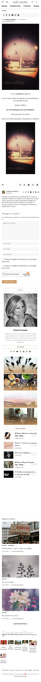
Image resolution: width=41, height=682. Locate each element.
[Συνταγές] (20, 382)
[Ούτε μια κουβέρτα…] (8, 455)
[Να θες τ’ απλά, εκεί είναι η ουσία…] (8, 445)
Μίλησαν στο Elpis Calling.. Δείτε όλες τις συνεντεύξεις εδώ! (19, 635)
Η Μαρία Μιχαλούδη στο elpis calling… (24, 463)
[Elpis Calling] (20, 2)
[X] (28, 192)
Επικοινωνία (20, 670)
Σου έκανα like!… (8, 582)
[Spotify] (30, 351)
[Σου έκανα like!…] (20, 566)
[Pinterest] (36, 192)
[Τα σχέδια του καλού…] (20, 600)
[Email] (12, 15)
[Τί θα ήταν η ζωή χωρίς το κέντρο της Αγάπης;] (8, 474)
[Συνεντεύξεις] (20, 365)
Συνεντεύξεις (10, 369)
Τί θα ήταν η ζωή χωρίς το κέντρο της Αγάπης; (24, 473)
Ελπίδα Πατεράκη (10, 19)
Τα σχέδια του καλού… (11, 615)
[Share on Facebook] (6, 15)
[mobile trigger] (3, 2)
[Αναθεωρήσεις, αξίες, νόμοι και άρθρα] (20, 533)
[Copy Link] (15, 15)
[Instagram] (33, 192)
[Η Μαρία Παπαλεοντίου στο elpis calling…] (8, 435)
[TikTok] (38, 192)
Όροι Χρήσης (29, 670)
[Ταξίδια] (20, 399)
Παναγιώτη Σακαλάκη (20, 676)
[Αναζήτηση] (32, 2)
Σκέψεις (4, 10)
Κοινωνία (11, 545)
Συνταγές (9, 386)
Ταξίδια (8, 403)
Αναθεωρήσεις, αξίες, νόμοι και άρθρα (17, 548)
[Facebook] (26, 192)
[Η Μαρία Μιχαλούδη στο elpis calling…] (8, 464)
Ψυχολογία (9, 420)
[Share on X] (9, 15)
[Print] (18, 15)
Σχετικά (12, 670)
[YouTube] (31, 192)
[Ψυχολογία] (20, 416)
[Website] (24, 192)
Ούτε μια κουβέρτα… (23, 452)
